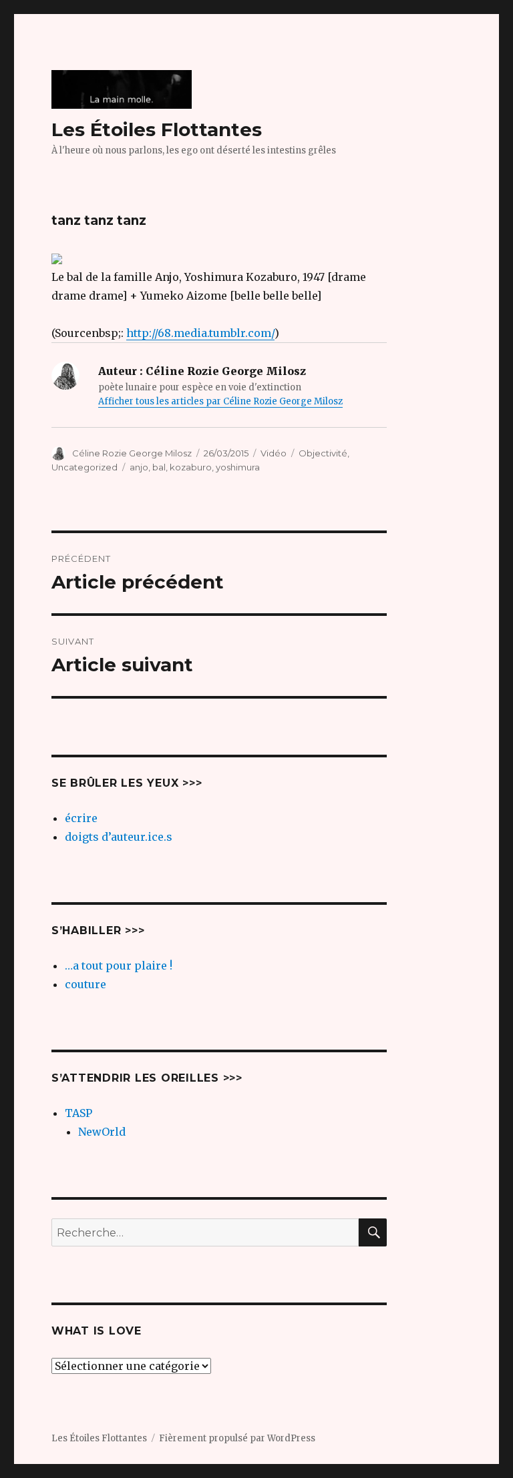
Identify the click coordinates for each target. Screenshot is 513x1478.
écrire (81, 818)
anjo (139, 467)
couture (85, 984)
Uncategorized (84, 467)
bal (159, 467)
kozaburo (191, 467)
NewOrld (102, 1131)
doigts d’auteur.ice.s (118, 836)
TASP (78, 1113)
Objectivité (323, 453)
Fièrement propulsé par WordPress (237, 1438)
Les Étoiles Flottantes (156, 129)
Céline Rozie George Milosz (132, 453)
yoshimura (238, 467)
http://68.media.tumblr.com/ (200, 333)
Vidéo (274, 453)
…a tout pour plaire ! (118, 965)
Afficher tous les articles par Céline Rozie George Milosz (220, 401)
